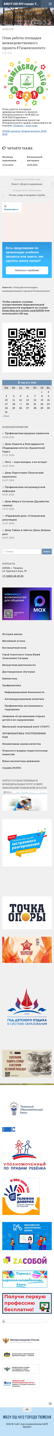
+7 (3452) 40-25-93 (12, 576)
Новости (8, 29)
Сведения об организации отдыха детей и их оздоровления (23, 718)
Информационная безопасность (24, 692)
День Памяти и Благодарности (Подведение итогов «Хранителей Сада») (23, 447)
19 (20, 404)
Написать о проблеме (27, 270)
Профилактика (11, 685)
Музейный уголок (13, 640)
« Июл (5, 415)
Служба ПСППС (11, 767)
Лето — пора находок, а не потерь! (26, 461)
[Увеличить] (47, 591)
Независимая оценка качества (21, 743)
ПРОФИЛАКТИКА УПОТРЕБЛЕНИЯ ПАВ (24, 735)
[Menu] (50, 4)
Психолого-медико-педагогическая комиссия (25, 752)
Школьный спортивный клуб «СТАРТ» (26, 726)
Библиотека (9, 678)
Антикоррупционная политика (24, 698)
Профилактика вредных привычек (27, 433)
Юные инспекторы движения (21, 761)
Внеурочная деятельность (19, 664)
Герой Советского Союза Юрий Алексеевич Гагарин (21, 656)
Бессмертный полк (14, 647)
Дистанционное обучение (18, 671)
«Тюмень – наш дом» (25, 125)
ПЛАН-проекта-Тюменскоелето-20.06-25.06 (24, 133)
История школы (12, 634)
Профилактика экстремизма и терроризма (23, 707)
